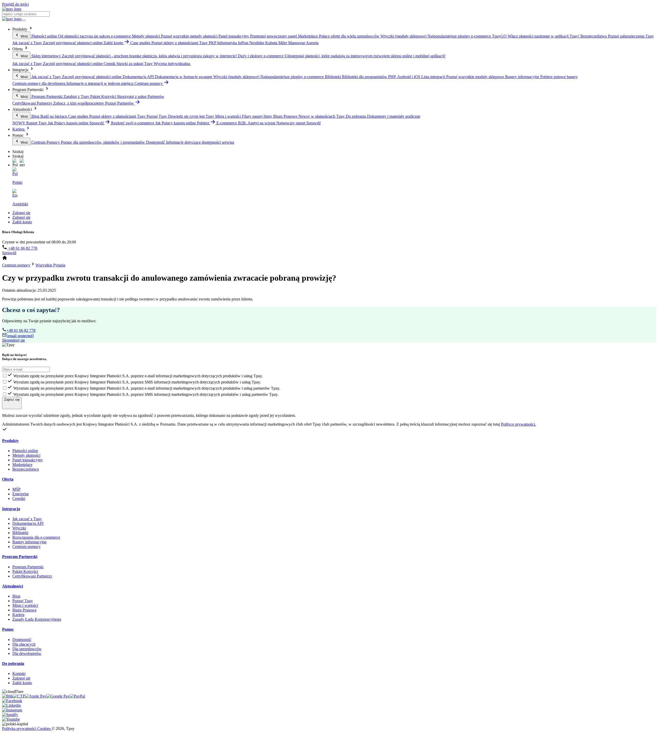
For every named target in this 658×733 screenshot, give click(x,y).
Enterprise (20, 494)
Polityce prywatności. (518, 424)
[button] (14, 163)
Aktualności (12, 586)
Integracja (11, 509)
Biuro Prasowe (24, 610)
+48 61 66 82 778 (22, 248)
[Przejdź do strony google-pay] (58, 696)
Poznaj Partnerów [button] (120, 103)
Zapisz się (12, 399)
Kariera (18, 129)
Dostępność (21, 639)
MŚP (16, 489)
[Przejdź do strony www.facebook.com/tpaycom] (12, 701)
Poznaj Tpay (22, 601)
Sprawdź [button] (97, 123)
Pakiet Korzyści (25, 571)
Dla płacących (23, 644)
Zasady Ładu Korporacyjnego (36, 619)
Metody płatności (26, 455)
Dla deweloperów (26, 653)
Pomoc (8, 629)
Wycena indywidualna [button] (172, 63)
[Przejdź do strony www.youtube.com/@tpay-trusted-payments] (11, 719)
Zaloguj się (21, 212)
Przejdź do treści (15, 4)
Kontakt (18, 673)
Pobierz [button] (203, 123)
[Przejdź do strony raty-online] (77, 696)
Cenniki (18, 498)
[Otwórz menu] (23, 20)
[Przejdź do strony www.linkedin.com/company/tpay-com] (11, 705)
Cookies (44, 728)
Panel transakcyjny (27, 460)
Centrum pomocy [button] (149, 83)
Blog (16, 596)
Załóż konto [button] (114, 43)
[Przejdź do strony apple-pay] (35, 696)
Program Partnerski (19, 556)
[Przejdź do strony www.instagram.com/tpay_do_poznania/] (12, 710)
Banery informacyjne (29, 542)
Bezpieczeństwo (25, 469)
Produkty (10, 440)
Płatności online (25, 450)
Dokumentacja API (27, 523)
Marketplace (22, 464)
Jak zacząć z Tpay (27, 519)
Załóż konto (22, 222)
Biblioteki (20, 532)
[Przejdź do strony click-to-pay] (19, 696)
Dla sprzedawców (27, 649)
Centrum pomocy (26, 546)
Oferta (7, 479)
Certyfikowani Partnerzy (32, 576)
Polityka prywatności (19, 728)
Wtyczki (19, 528)
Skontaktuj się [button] (13, 340)
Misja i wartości (25, 605)
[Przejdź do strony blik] (7, 696)
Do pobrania (13, 663)
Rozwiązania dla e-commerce (36, 537)
